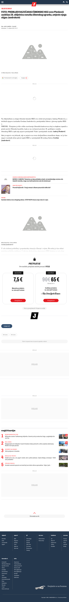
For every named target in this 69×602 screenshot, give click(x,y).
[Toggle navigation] (2, 2)
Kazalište (53, 546)
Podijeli (23, 78)
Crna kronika (4, 542)
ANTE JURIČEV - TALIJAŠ (10, 26)
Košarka (16, 542)
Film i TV (53, 540)
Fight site (16, 546)
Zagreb (3, 544)
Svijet (3, 540)
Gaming (28, 550)
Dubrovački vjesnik (6, 579)
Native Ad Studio (5, 589)
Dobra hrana (4, 573)
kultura (53, 535)
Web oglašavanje (17, 569)
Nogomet (16, 540)
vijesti (4, 535)
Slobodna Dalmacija (6, 564)
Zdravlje (28, 542)
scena (65, 535)
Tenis (15, 544)
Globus (3, 567)
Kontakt (16, 573)
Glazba (52, 544)
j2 (27, 535)
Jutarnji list (4, 562)
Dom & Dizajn (5, 571)
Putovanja (28, 546)
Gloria (3, 575)
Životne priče (29, 548)
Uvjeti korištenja (17, 564)
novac (41, 535)
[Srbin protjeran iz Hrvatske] (63, 451)
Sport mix (16, 548)
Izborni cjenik (17, 567)
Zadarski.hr (4, 583)
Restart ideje (41, 540)
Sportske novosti (5, 565)
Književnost (53, 542)
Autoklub (4, 569)
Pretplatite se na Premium (57, 586)
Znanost (28, 540)
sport (16, 535)
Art (51, 538)
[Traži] (67, 2)
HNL (15, 538)
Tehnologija (28, 538)
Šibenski (3, 585)
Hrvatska (4, 538)
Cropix (3, 587)
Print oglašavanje (17, 571)
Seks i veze (28, 544)
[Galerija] (34, 50)
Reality (64, 546)
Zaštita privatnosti (18, 565)
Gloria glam (4, 577)
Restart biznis (42, 538)
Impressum (16, 562)
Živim (3, 581)
